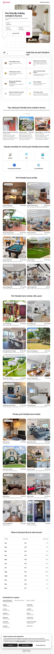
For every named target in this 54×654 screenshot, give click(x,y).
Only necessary (25, 645)
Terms (28, 651)
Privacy (24, 651)
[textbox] (11, 29)
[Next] (29, 114)
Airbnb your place (44, 2)
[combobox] (17, 24)
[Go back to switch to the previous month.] (7, 33)
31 (7, 53)
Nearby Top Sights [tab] (30, 600)
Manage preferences (40, 645)
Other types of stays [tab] (19, 600)
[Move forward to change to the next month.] (23, 33)
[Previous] (24, 114)
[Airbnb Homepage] (6, 2)
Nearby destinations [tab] (7, 600)
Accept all (10, 645)
